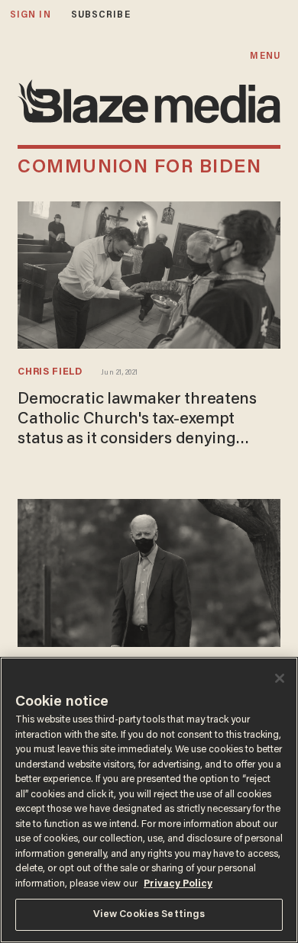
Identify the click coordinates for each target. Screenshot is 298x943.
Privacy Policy (178, 884)
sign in (30, 15)
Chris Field (50, 372)
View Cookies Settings (149, 914)
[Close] (279, 678)
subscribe (101, 15)
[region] (149, 800)
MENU (265, 56)
